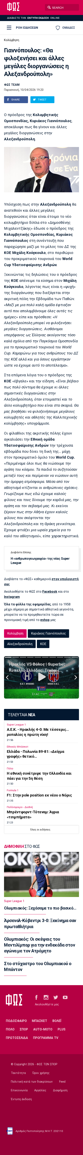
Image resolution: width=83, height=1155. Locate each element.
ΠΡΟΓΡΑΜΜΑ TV (45, 1038)
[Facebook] (36, 997)
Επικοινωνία (19, 1090)
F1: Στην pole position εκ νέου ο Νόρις (39, 795)
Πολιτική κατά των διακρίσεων (32, 1081)
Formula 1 (12, 790)
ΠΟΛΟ (10, 1029)
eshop (45, 620)
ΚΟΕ (43, 644)
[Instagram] (46, 997)
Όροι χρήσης (41, 1073)
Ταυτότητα (18, 1073)
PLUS (61, 1029)
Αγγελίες (40, 1090)
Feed (62, 1081)
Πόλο (10, 768)
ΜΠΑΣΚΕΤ (39, 1021)
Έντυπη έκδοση (21, 1099)
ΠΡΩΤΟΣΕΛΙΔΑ (17, 1038)
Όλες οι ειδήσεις (40, 829)
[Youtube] (65, 997)
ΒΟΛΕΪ (56, 1021)
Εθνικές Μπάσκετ (17, 746)
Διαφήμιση (60, 1090)
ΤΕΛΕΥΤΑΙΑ (21, 715)
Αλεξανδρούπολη (19, 644)
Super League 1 (16, 724)
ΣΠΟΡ (24, 1029)
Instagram (12, 597)
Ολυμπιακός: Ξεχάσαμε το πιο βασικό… (40, 908)
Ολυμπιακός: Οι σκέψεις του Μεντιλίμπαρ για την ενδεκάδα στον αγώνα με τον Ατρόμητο (39, 945)
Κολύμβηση (11, 40)
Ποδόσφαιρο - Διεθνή (20, 807)
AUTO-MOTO (42, 1029)
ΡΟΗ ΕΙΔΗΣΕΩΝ (27, 28)
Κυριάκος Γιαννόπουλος (48, 633)
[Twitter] (55, 997)
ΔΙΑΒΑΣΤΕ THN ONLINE (33, 17)
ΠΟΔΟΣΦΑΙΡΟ (16, 1021)
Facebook (49, 591)
